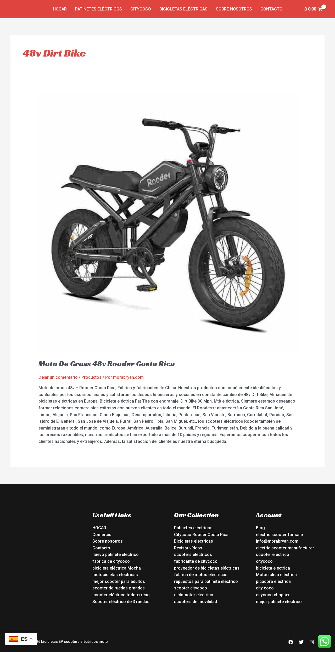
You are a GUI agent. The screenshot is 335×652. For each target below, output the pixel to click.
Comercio (101, 534)
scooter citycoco (190, 588)
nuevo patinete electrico (115, 554)
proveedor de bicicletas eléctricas (206, 568)
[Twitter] (301, 642)
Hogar (60, 9)
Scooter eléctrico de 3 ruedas (120, 601)
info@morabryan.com (277, 541)
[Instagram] (311, 642)
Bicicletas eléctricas (183, 9)
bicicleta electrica (273, 568)
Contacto (271, 9)
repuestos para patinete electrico (206, 581)
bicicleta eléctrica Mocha (116, 568)
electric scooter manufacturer (285, 547)
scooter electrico (272, 554)
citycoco (264, 561)
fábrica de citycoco (111, 561)
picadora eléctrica (273, 581)
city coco (265, 588)
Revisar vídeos (188, 547)
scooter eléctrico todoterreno (121, 594)
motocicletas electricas (115, 574)
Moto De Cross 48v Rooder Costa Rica (106, 364)
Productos (91, 377)
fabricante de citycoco (195, 561)
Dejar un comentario (58, 377)
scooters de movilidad (195, 601)
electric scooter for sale (279, 534)
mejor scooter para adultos (118, 581)
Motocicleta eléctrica (276, 574)
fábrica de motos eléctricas (200, 574)
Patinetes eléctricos (98, 9)
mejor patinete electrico (279, 601)
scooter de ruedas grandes (118, 588)
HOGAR (99, 527)
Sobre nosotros (234, 9)
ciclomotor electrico (193, 594)
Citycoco (140, 9)
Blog (260, 527)
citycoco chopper (273, 594)
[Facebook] (290, 642)
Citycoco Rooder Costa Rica (201, 534)
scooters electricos (193, 554)
